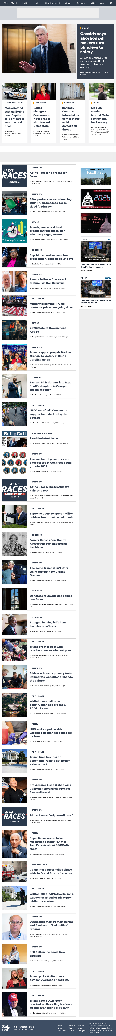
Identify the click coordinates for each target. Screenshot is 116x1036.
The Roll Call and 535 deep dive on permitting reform (96, 301)
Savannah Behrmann (71, 134)
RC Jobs (80, 1028)
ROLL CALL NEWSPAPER (42, 433)
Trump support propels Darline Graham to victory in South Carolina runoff (50, 356)
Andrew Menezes (49, 797)
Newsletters (62, 1031)
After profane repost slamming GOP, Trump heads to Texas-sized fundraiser (51, 203)
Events (60, 1028)
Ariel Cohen (86, 72)
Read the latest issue (44, 438)
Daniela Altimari (54, 181)
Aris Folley (35, 631)
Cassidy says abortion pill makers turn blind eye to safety (93, 43)
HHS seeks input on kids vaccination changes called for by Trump (51, 733)
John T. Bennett (37, 211)
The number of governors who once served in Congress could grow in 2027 (51, 463)
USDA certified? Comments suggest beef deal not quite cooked (48, 414)
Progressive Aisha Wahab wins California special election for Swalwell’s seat (50, 789)
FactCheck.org (37, 854)
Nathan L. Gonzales (42, 131)
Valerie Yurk (53, 604)
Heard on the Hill (15, 103)
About (60, 1025)
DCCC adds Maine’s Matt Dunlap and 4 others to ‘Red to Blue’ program (52, 925)
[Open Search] (111, 3)
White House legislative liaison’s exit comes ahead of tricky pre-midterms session (52, 898)
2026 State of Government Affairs (48, 330)
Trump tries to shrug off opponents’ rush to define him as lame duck (50, 761)
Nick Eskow (36, 395)
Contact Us (71, 1025)
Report (35, 222)
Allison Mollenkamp (100, 127)
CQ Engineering (37, 522)
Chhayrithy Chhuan (38, 239)
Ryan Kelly (35, 471)
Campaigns (40, 103)
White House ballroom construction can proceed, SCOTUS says (48, 705)
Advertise (81, 1025)
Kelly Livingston (37, 713)
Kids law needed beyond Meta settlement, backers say (100, 115)
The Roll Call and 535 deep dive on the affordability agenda (96, 265)
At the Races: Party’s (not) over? (51, 815)
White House (38, 298)
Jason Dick (35, 878)
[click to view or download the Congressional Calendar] (96, 199)
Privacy (70, 1028)
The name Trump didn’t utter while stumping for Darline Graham (49, 572)
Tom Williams (36, 961)
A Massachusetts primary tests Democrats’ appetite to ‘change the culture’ (51, 677)
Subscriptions (82, 1031)
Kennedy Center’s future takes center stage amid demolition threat (71, 119)
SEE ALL (108, 239)
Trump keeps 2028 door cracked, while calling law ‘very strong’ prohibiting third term (51, 1004)
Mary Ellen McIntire (39, 181)
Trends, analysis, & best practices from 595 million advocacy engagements (47, 231)
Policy (85, 28)
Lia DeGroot (36, 741)
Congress (69, 103)
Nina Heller (11, 131)
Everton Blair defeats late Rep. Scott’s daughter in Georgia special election (50, 386)
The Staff (71, 1031)
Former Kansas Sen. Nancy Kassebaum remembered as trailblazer (48, 544)
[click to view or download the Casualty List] (96, 223)
